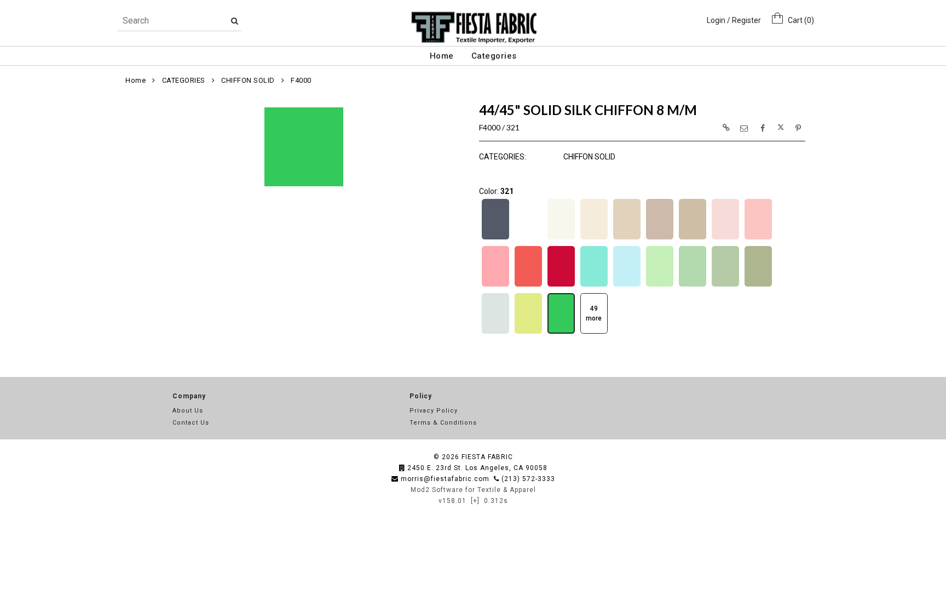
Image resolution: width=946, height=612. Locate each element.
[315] (659, 285)
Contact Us (190, 422)
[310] (495, 285)
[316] (692, 285)
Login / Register (734, 20)
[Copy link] (725, 127)
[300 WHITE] (528, 238)
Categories (494, 56)
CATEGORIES (183, 80)
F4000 (301, 80)
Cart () (798, 20)
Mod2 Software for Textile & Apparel (473, 490)
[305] (659, 238)
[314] (626, 285)
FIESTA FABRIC (487, 457)
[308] (758, 238)
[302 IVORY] (594, 238)
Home (442, 56)
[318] (758, 285)
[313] (594, 285)
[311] (528, 285)
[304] (626, 238)
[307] (725, 238)
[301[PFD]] (561, 238)
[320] (528, 332)
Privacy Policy (433, 410)
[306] (692, 238)
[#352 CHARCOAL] (495, 238)
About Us (187, 410)
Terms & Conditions (443, 422)
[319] (495, 332)
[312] (561, 285)
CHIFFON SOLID (248, 80)
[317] (725, 285)
